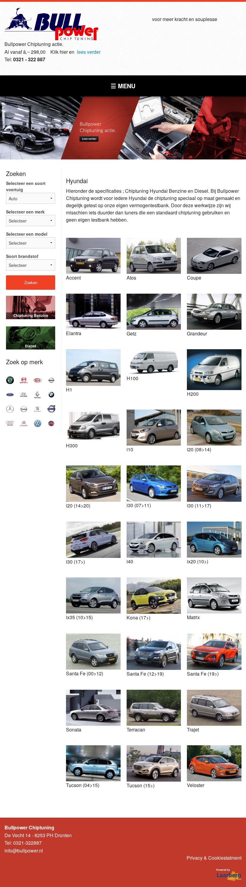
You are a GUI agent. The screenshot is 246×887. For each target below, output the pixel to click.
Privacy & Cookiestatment (214, 857)
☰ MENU (123, 85)
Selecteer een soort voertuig (26, 186)
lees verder (88, 51)
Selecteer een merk (25, 212)
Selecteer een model (26, 234)
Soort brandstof (22, 256)
